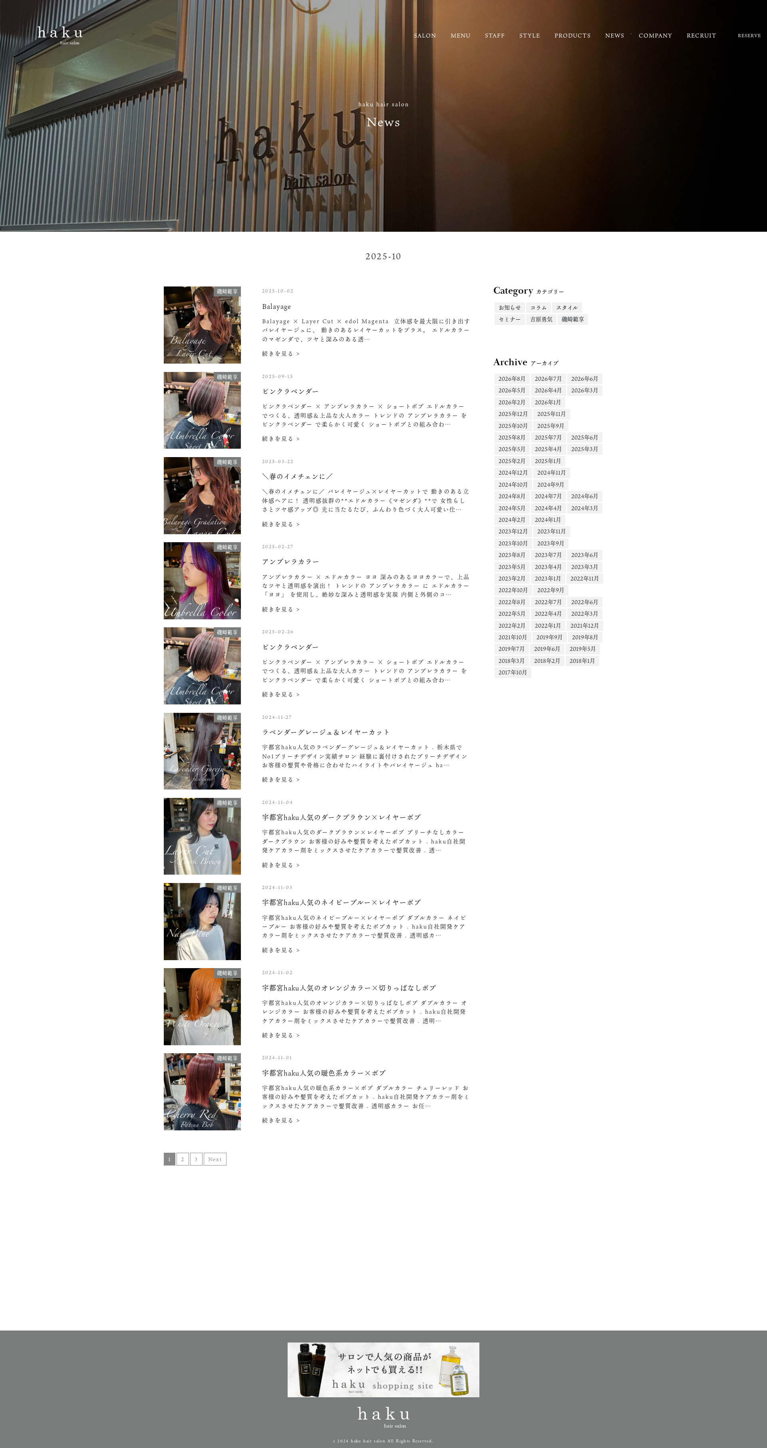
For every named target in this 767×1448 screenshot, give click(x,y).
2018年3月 (512, 660)
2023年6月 (584, 555)
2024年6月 (584, 496)
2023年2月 (512, 578)
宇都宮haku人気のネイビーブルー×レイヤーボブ (341, 902)
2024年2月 (512, 519)
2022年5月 (512, 613)
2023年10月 (513, 543)
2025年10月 (513, 426)
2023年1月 (548, 578)
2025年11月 (551, 414)
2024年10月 (513, 484)
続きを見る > (281, 353)
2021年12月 (584, 625)
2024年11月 (551, 472)
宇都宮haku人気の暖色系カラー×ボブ (324, 1073)
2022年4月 (548, 613)
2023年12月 (513, 531)
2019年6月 (547, 648)
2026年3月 (584, 390)
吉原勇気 (541, 319)
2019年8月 (585, 637)
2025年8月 (512, 437)
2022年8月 (512, 602)
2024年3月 (584, 508)
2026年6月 (584, 378)
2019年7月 (512, 648)
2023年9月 (550, 543)
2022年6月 (584, 602)
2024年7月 (548, 496)
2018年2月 (547, 660)
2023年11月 (551, 531)
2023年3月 (584, 567)
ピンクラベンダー (290, 391)
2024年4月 (548, 508)
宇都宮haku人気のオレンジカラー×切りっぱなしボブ (349, 988)
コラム (538, 307)
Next (215, 1159)
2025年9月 (550, 426)
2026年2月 (512, 402)
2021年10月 (513, 637)
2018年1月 (582, 660)
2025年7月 (548, 437)
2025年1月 (548, 461)
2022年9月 (550, 590)
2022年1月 (548, 625)
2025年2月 (512, 461)
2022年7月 (548, 602)
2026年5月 (512, 390)
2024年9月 (550, 484)
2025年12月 (513, 414)
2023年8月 (512, 555)
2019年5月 (583, 648)
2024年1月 (548, 519)
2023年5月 (512, 567)
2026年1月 (548, 402)
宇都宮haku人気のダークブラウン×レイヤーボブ (341, 817)
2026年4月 (548, 390)
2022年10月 (513, 590)
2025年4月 (548, 449)
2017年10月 (513, 672)
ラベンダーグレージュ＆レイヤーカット (326, 732)
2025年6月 (584, 437)
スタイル (567, 307)
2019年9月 (550, 637)
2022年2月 (512, 625)
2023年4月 (548, 567)
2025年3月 (584, 449)
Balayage (276, 306)
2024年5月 (512, 508)
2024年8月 (512, 496)
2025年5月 (512, 449)
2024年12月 (513, 472)
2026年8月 (512, 378)
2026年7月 (548, 378)
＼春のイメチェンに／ (297, 476)
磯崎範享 (573, 319)
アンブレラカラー (291, 562)
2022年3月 (584, 613)
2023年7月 (548, 555)
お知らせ (510, 307)
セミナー (510, 319)
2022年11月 (584, 578)
